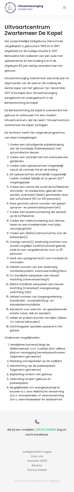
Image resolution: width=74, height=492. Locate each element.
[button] (64, 7)
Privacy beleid (37, 470)
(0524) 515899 (46, 430)
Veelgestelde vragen (37, 452)
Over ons (37, 456)
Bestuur (37, 465)
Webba (55, 481)
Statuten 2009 (37, 461)
